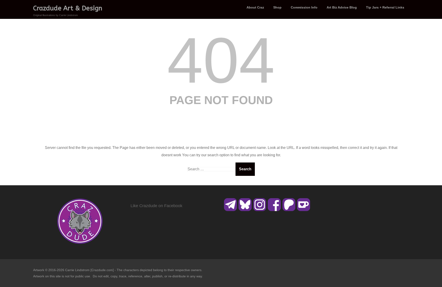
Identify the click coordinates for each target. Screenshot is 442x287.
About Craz (255, 7)
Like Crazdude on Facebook (156, 205)
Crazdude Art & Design (67, 8)
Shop (277, 7)
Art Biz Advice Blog (342, 7)
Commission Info (304, 7)
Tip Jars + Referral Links (385, 7)
